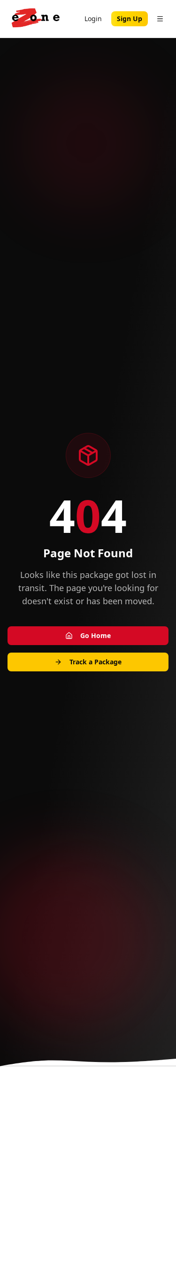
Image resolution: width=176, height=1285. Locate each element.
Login (93, 18)
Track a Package (95, 661)
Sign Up (129, 18)
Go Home (95, 635)
